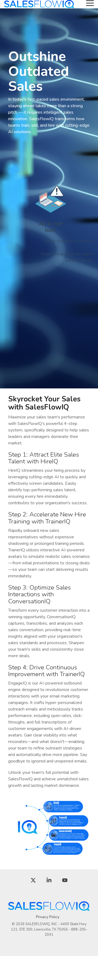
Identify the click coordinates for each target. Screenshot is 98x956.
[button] (90, 2)
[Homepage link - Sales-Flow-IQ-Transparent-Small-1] (49, 908)
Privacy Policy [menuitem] (47, 916)
